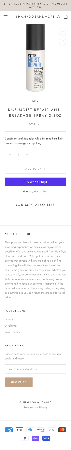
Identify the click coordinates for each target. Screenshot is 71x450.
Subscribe (18, 382)
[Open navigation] (5, 16)
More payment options (35, 191)
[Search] (59, 16)
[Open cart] (65, 17)
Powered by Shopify (35, 407)
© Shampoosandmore (35, 402)
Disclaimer (11, 326)
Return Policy (12, 332)
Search (9, 319)
